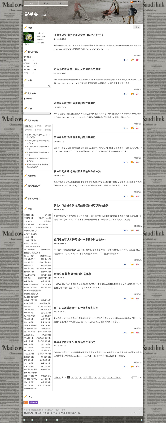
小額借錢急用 (46, 265)
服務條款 (54, 413)
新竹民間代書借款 (44, 332)
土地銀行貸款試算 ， (43, 227)
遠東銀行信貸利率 (30, 300)
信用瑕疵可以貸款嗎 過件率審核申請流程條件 (80, 239)
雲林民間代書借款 (44, 341)
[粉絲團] (24, 420)
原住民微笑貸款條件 (31, 297)
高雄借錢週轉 (46, 316)
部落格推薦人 (34, 199)
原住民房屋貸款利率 (31, 294)
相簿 (46, 3)
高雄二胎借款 (29, 319)
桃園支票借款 (29, 357)
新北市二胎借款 (45, 360)
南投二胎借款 (29, 385)
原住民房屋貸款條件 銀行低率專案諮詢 (76, 307)
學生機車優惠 (29, 313)
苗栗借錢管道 (29, 281)
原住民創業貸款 (29, 303)
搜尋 (49, 85)
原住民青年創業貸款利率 (33, 291)
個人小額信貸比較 (30, 373)
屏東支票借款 (29, 366)
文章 (31, 3)
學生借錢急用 (46, 259)
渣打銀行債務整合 (44, 306)
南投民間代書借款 (30, 325)
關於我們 (38, 413)
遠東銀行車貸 (46, 300)
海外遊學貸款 (46, 335)
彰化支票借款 (46, 357)
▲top (140, 410)
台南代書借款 (46, 281)
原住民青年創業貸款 (31, 284)
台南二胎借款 (29, 341)
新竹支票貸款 (46, 366)
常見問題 (46, 413)
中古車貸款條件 (29, 310)
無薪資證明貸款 (45, 303)
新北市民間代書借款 (43, 338)
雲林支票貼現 (29, 382)
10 (104, 377)
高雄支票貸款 (29, 363)
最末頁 (117, 377)
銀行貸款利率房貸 (30, 369)
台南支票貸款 (29, 351)
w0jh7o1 (26, 44)
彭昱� (31, 14)
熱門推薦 (47, 130)
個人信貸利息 (46, 369)
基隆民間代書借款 (30, 388)
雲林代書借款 (46, 351)
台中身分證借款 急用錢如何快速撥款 (75, 103)
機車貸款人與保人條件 (32, 253)
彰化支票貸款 (29, 322)
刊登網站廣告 (29, 413)
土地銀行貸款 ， (30, 237)
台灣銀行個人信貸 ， (31, 234)
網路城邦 (137, 421)
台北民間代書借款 (30, 328)
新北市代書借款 (29, 332)
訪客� (60, 3)
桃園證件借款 (29, 272)
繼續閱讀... (138, 55)
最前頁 (57, 377)
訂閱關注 (40, 39)
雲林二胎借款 (29, 338)
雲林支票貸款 (46, 313)
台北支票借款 (29, 347)
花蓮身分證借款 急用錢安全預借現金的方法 (78, 35)
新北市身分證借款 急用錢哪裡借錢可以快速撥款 (81, 205)
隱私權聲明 (72, 413)
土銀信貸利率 (29, 221)
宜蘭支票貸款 (29, 354)
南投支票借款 (46, 347)
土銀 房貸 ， (28, 227)
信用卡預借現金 (45, 256)
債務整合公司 (29, 265)
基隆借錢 (27, 278)
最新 (137, 27)
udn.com (139, 413)
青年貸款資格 (29, 224)
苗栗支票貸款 (29, 344)
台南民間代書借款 (44, 385)
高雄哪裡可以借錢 (44, 278)
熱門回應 (38, 130)
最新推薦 (47, 126)
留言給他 (40, 43)
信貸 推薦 (47, 221)
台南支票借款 (46, 319)
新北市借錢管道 (29, 250)
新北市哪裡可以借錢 (43, 269)
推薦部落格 (41, 36)
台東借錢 (47, 215)
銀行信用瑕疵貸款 (30, 287)
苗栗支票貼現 (29, 335)
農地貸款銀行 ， (45, 224)
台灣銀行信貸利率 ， (31, 243)
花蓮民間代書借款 (30, 379)
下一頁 (110, 377)
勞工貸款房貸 (29, 269)
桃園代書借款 (46, 322)
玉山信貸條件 (46, 284)
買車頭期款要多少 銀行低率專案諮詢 (75, 341)
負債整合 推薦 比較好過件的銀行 (72, 273)
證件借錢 (27, 306)
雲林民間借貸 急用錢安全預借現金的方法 (77, 171)
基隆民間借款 (29, 215)
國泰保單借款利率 (30, 376)
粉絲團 (28, 421)
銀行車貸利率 (46, 287)
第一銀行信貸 (29, 256)
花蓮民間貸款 (29, 218)
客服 (79, 413)
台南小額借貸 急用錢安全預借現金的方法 (77, 69)
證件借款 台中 (46, 310)
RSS (25, 402)
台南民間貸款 (46, 272)
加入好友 (40, 33)
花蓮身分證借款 (29, 259)
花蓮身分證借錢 (29, 275)
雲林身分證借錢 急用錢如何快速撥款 (75, 137)
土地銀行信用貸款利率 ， (33, 246)
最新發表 (28, 126)
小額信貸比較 (29, 262)
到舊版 (44, 15)
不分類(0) (29, 99)
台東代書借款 (46, 382)
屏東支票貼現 (46, 376)
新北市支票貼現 (29, 316)
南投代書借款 (46, 328)
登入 (126, 421)
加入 (130, 421)
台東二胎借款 (46, 325)
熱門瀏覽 (28, 130)
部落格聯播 (33, 402)
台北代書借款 (46, 379)
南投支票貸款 (46, 344)
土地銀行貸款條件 (44, 262)
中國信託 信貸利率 (44, 218)
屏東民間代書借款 (44, 354)
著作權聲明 (63, 413)
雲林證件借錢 (46, 275)
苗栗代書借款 (46, 363)
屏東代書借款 (29, 360)
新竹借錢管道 (46, 250)
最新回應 (38, 126)
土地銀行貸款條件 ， (31, 240)
